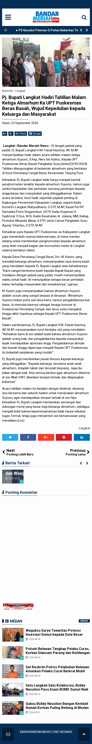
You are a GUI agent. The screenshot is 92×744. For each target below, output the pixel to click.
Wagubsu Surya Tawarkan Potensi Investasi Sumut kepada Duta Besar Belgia (54, 634)
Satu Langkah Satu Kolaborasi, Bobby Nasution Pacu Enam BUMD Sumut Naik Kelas (57, 689)
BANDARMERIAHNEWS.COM (39, 732)
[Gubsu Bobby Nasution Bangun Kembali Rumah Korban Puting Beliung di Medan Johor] (13, 708)
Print (22, 133)
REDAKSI (66, 732)
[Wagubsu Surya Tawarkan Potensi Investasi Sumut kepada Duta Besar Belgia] (13, 635)
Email (37, 133)
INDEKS (84, 621)
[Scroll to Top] (84, 734)
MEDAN (16, 621)
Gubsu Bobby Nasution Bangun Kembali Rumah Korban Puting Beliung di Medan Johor (57, 708)
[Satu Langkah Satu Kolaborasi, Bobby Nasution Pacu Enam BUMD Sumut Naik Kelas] (13, 690)
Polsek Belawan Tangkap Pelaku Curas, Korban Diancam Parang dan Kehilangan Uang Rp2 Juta (58, 653)
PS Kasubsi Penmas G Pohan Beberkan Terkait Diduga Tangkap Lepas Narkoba (52, 31)
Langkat (84, 428)
